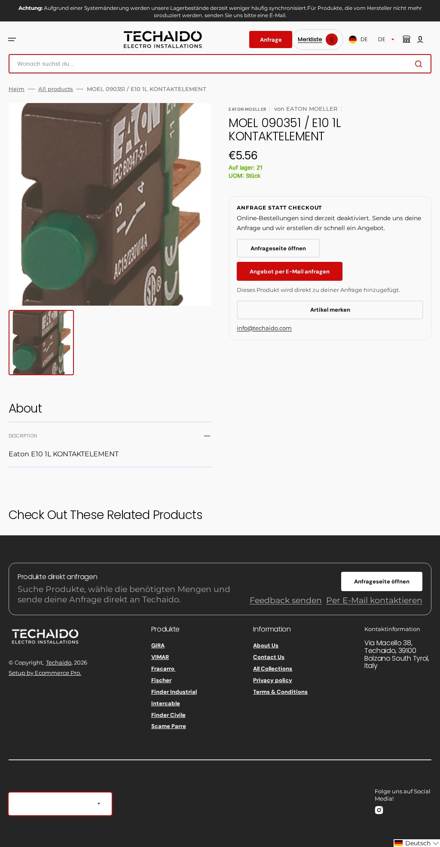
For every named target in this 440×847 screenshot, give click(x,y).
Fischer (161, 680)
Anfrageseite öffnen (278, 248)
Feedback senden (286, 600)
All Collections (272, 668)
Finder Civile (168, 715)
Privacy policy (272, 680)
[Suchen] (420, 64)
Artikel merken (330, 309)
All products (55, 88)
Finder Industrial (174, 691)
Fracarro (163, 668)
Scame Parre (168, 726)
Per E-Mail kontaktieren (374, 600)
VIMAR (160, 657)
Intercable (165, 703)
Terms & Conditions (280, 691)
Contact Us (268, 657)
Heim (16, 88)
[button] (12, 39)
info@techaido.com (264, 328)
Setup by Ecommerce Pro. (45, 672)
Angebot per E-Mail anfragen (290, 271)
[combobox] (220, 63)
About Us (265, 645)
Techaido (58, 662)
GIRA (158, 645)
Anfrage (271, 39)
